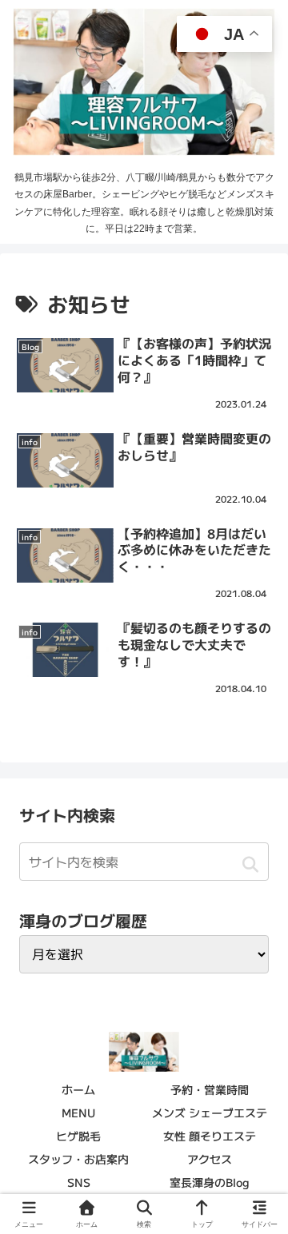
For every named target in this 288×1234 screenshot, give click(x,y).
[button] (250, 864)
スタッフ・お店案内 (78, 1159)
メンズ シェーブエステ (209, 1113)
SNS (78, 1182)
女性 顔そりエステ (209, 1136)
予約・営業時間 (209, 1089)
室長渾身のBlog (210, 1182)
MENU (78, 1113)
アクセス (209, 1159)
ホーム (78, 1089)
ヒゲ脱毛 (78, 1136)
